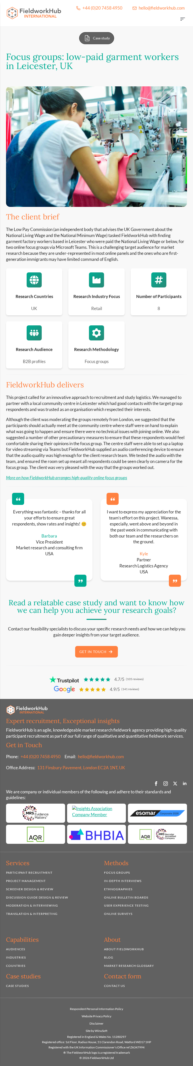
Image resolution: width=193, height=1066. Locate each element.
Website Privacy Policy (96, 1016)
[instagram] (165, 783)
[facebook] (156, 783)
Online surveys (118, 914)
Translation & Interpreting (32, 914)
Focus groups (97, 361)
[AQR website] (35, 834)
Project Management (26, 881)
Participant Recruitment (29, 872)
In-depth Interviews (122, 881)
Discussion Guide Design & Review (37, 897)
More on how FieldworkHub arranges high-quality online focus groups (66, 477)
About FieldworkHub (124, 949)
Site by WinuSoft (96, 1030)
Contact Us (114, 986)
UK (34, 308)
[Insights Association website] (96, 813)
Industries (16, 957)
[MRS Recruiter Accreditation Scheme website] (157, 834)
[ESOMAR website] (157, 813)
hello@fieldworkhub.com (101, 756)
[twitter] (175, 783)
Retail (96, 308)
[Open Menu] (183, 20)
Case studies (17, 986)
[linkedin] (184, 783)
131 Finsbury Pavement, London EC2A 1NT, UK (81, 767)
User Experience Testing (126, 905)
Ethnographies (118, 889)
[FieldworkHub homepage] (34, 13)
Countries (15, 965)
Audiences (15, 949)
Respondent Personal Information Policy (96, 1009)
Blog (108, 957)
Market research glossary (129, 965)
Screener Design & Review (29, 889)
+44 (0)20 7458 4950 (41, 756)
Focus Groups (117, 872)
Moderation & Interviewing (32, 905)
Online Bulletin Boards (126, 897)
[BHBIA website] (96, 834)
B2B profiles (34, 361)
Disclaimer (96, 1023)
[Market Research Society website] (35, 813)
